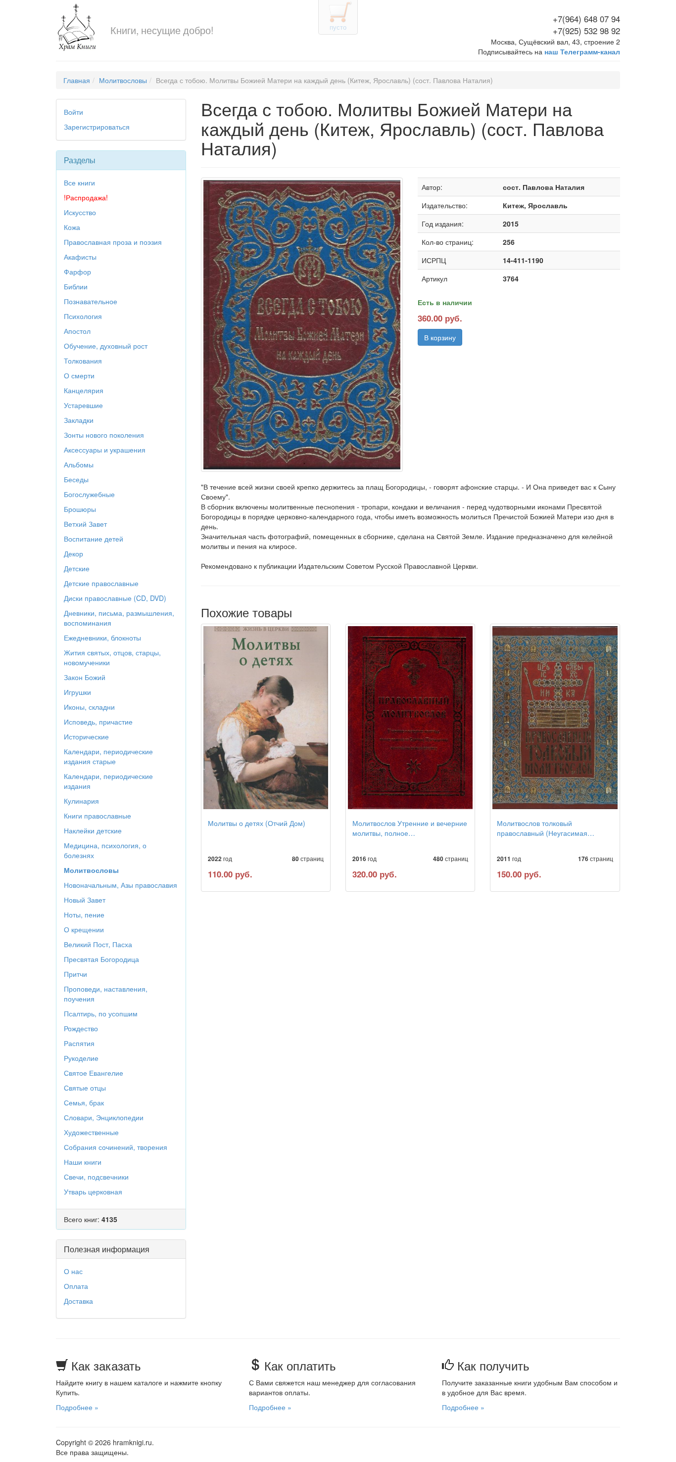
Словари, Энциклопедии (104, 1117)
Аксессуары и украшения (104, 450)
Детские (77, 568)
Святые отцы (85, 1088)
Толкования (83, 361)
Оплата (76, 1286)
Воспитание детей (93, 539)
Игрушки (77, 692)
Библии (76, 286)
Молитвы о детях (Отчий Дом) (256, 823)
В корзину (440, 337)
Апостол (77, 331)
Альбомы (79, 464)
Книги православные (97, 816)
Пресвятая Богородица (101, 959)
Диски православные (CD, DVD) (115, 598)
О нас (73, 1271)
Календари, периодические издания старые (108, 756)
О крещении (84, 929)
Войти (73, 112)
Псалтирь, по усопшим (101, 1013)
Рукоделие (81, 1058)
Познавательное (90, 301)
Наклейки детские (93, 830)
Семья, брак (84, 1102)
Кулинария (81, 801)
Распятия (79, 1043)
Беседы (76, 479)
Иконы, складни (89, 707)
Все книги (79, 182)
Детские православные (101, 583)
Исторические (86, 736)
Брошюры (80, 509)
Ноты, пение (84, 914)
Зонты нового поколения (104, 435)
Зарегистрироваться (97, 127)
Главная (76, 80)
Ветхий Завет (85, 524)
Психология (83, 316)
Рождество (81, 1028)
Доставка (78, 1301)
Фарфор (77, 271)
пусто (338, 27)
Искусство (80, 212)
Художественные (91, 1132)
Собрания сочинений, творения (115, 1147)
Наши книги (82, 1162)
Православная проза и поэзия (113, 242)
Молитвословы (123, 80)
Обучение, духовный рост (105, 346)
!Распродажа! (86, 197)
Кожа (72, 227)
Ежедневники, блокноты (102, 637)
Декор (73, 553)
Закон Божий (84, 677)
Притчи (75, 974)
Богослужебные (89, 494)
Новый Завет (84, 900)
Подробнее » (77, 1407)
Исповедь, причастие (98, 722)
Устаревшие (83, 405)
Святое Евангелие (93, 1073)
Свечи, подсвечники (96, 1177)
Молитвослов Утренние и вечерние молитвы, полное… (409, 828)
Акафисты (80, 257)
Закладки (79, 420)
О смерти (79, 375)
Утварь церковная (93, 1191)
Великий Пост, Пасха (98, 944)
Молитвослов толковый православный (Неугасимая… (545, 828)
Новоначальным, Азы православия (120, 885)
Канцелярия (83, 390)
